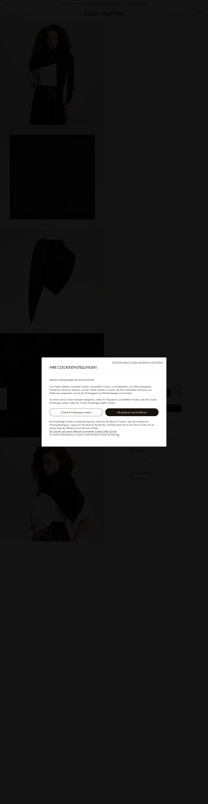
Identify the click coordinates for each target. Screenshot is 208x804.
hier (117, 434)
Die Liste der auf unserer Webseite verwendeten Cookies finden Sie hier (83, 431)
